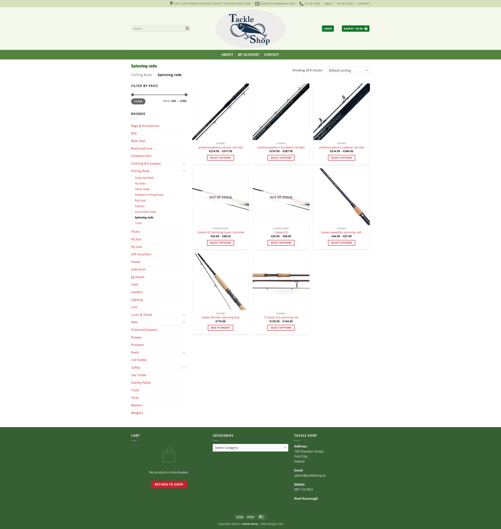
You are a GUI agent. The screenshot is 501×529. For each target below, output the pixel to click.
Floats (135, 231)
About (328, 3)
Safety (135, 367)
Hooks (136, 262)
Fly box (136, 239)
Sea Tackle (138, 375)
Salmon (140, 206)
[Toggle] (184, 163)
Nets (134, 322)
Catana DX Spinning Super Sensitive (220, 232)
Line (134, 307)
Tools (135, 390)
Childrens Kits (141, 156)
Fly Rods (140, 183)
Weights (137, 412)
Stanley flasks (141, 382)
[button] (328, 28)
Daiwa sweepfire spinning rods (341, 232)
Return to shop (169, 484)
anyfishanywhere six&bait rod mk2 (341, 147)
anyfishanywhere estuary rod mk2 (220, 147)
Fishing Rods (141, 74)
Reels (135, 352)
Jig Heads (138, 277)
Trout (138, 223)
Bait (134, 133)
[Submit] (187, 28)
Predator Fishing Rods (149, 195)
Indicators (138, 269)
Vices (135, 397)
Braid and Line (141, 148)
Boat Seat (138, 141)
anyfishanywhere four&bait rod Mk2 (281, 147)
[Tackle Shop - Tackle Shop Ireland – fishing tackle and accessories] (250, 28)
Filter (138, 101)
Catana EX (281, 232)
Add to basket (220, 327)
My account (345, 3)
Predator (137, 345)
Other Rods (142, 189)
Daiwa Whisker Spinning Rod (221, 317)
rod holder (139, 360)
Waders (136, 405)
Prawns (136, 337)
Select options (220, 157)
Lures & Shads (141, 314)
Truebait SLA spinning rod (281, 317)
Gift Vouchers (141, 254)
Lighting (137, 299)
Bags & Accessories (145, 125)
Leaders (137, 292)
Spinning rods (144, 217)
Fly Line (136, 246)
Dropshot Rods (144, 178)
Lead (134, 284)
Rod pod (140, 200)
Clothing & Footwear (146, 163)
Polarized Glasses (144, 330)
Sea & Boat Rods (145, 212)
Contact (364, 3)
